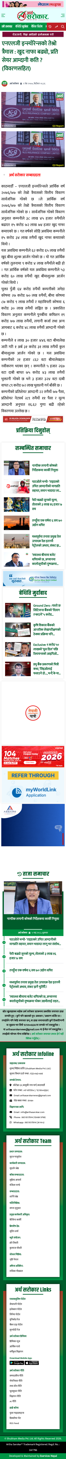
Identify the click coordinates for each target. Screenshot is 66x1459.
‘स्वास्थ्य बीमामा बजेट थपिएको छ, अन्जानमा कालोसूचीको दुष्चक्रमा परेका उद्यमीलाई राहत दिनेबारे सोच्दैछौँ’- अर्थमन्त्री (46, 559)
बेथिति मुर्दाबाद (22, 26)
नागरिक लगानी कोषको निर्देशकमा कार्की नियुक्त (45, 467)
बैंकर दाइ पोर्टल (16, 1325)
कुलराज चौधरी (16, 1248)
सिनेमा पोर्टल (15, 1314)
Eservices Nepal (48, 1456)
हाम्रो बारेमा (14, 1408)
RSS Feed (14, 1423)
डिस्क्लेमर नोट (15, 1418)
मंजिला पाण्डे (15, 1185)
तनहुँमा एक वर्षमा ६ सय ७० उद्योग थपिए (47, 522)
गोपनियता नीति (16, 1381)
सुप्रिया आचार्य (15, 1180)
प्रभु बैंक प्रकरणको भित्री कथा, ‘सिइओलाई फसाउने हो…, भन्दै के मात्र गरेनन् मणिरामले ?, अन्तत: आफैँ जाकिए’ (46, 669)
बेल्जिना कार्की (15, 1220)
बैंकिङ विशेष (36, 26)
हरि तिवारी (14, 1243)
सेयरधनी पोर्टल (16, 1304)
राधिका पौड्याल (16, 1271)
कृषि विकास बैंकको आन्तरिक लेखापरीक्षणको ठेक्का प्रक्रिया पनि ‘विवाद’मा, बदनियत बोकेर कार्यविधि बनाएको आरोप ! (47, 629)
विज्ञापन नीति (15, 1396)
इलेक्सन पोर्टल (16, 1309)
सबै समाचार (7, 26)
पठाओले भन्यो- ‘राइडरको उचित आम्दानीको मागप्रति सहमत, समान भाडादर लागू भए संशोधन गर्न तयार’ (46, 486)
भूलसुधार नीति (16, 1391)
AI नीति (13, 1401)
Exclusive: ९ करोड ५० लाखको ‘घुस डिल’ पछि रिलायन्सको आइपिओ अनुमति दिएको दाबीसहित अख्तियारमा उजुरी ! (46, 649)
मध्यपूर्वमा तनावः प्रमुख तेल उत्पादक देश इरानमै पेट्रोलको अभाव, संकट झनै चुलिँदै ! (46, 541)
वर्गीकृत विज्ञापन (16, 1352)
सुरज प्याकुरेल (15, 1157)
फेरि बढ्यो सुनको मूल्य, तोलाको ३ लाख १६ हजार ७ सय (47, 504)
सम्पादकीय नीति (16, 1376)
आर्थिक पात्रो (15, 1347)
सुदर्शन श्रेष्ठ (14, 1168)
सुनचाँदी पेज (15, 1330)
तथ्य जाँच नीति (16, 1386)
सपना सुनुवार (15, 1208)
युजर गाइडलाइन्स (17, 1413)
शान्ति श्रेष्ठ (14, 1197)
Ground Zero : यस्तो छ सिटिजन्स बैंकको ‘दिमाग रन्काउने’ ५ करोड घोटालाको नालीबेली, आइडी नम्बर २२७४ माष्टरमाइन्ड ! (47, 610)
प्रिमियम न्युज (15, 1341)
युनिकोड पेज (15, 1320)
